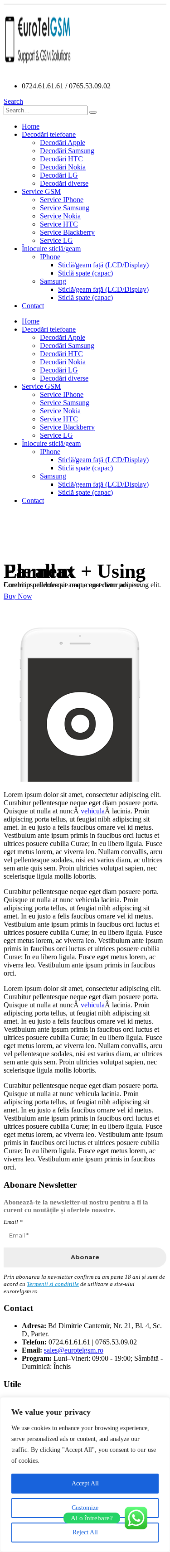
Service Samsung (64, 208)
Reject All (85, 1532)
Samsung (53, 281)
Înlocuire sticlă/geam (51, 248)
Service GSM (41, 191)
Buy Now (18, 596)
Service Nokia (60, 216)
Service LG (56, 240)
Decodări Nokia (63, 167)
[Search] (93, 112)
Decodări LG (59, 175)
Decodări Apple (62, 142)
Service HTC (59, 224)
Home (30, 126)
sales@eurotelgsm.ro (73, 1350)
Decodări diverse (64, 183)
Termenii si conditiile (53, 1284)
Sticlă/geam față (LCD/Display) (103, 265)
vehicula (93, 811)
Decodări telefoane (49, 134)
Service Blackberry (67, 232)
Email (13, 1221)
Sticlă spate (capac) (85, 273)
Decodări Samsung (67, 151)
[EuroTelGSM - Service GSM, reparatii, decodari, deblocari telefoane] (38, 70)
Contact (33, 305)
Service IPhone (61, 199)
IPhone (50, 257)
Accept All (85, 1483)
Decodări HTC (61, 159)
